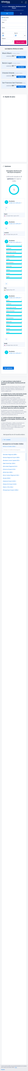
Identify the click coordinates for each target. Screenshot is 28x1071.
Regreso (16, 33)
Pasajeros (4, 38)
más (16, 1067)
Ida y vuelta (6, 17)
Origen (3, 22)
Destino (3, 27)
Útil (6, 207)
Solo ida (5, 20)
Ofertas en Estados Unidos (9, 446)
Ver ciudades (7, 439)
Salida (3, 33)
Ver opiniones (8, 368)
